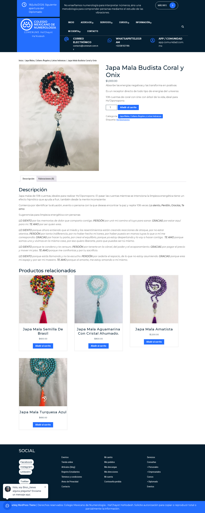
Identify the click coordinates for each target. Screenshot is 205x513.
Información (143, 22)
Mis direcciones (111, 472)
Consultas (151, 462)
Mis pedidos (109, 462)
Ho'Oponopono (123, 119)
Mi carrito (108, 457)
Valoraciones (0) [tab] (46, 178)
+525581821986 (123, 45)
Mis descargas (110, 467)
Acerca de (86, 22)
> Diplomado (152, 481)
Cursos (123, 22)
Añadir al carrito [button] (43, 346)
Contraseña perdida (112, 481)
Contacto (92, 31)
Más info (162, 5)
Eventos (65, 457)
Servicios (105, 22)
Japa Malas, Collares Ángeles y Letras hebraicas (45, 60)
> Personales (152, 467)
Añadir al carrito (128, 107)
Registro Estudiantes (71, 472)
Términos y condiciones (72, 476)
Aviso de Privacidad (70, 481)
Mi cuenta (73, 31)
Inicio (71, 22)
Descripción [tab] (28, 178)
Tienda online (67, 462)
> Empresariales (154, 472)
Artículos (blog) (68, 467)
